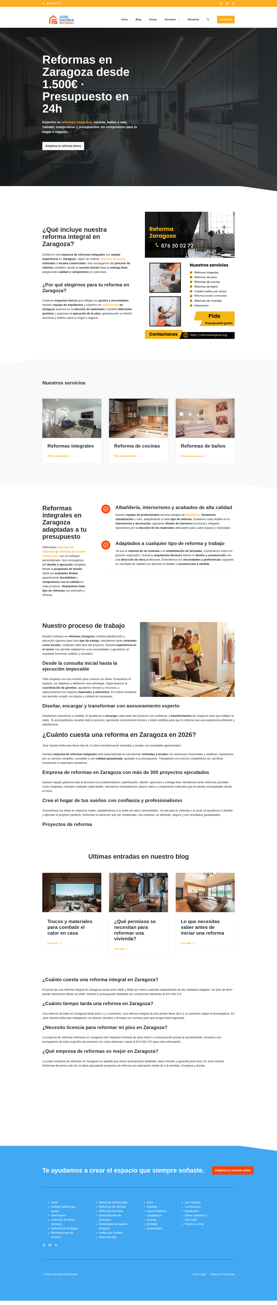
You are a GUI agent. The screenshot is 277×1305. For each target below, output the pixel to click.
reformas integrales (77, 122)
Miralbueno (192, 1211)
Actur (150, 1202)
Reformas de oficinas (112, 1206)
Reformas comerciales (113, 1202)
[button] (208, 19)
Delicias (152, 1219)
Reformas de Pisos (111, 1211)
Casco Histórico (157, 1211)
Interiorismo (58, 1215)
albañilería (193, 514)
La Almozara (193, 1206)
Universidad (154, 1228)
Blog (138, 19)
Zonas (153, 19)
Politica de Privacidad (222, 1274)
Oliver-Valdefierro (196, 1215)
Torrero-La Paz (194, 1224)
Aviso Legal (199, 1274)
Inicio (124, 19)
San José (191, 1219)
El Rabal (152, 1224)
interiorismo (110, 304)
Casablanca (154, 1215)
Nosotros (193, 19)
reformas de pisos (112, 259)
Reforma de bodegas (64, 1228)
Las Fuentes (193, 1202)
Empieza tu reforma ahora (63, 146)
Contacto (225, 19)
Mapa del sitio (108, 1237)
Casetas (152, 1206)
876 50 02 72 (53, 3)
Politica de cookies (111, 1232)
